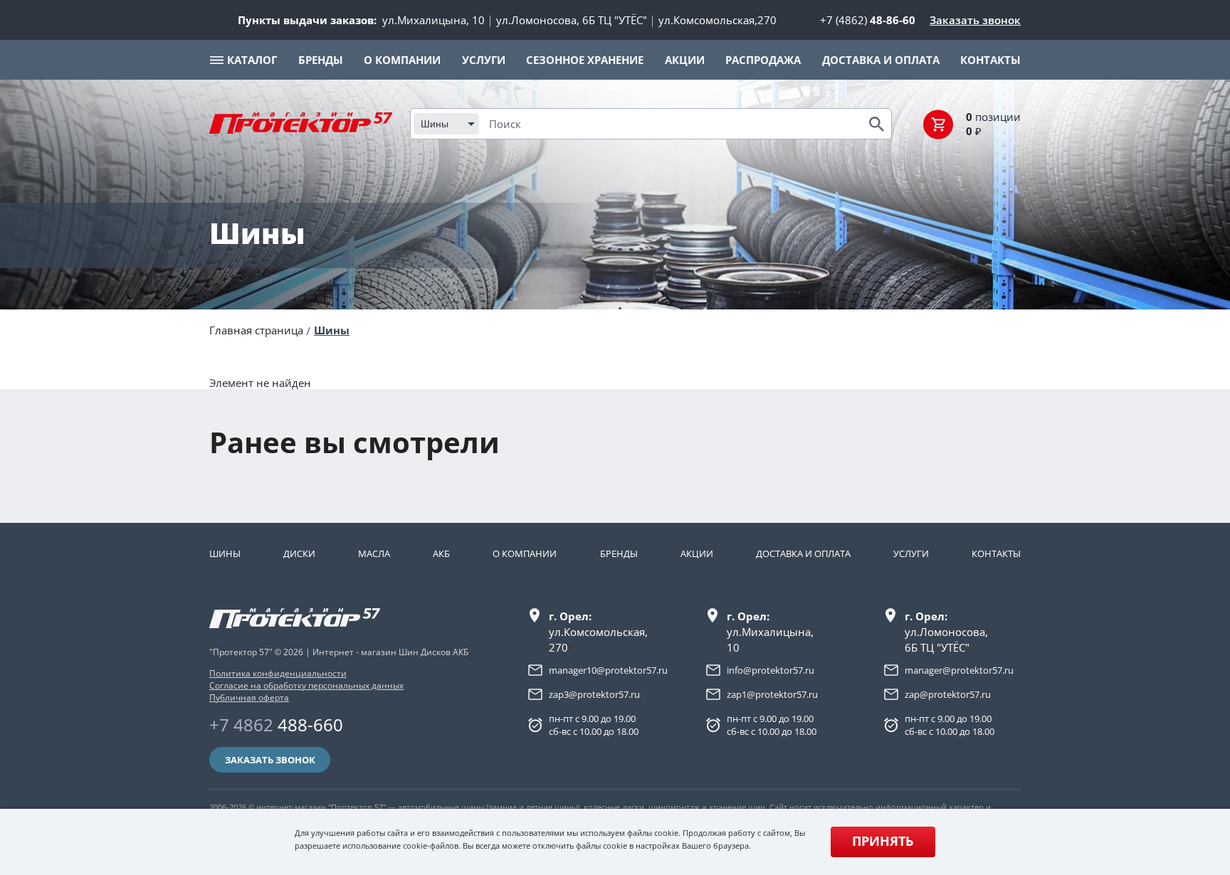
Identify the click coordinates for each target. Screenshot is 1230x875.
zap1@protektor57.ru (772, 694)
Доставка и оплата (803, 553)
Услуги (911, 553)
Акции (696, 553)
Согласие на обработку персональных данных (306, 685)
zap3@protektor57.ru (594, 694)
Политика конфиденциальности (278, 673)
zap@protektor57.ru (948, 694)
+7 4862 (276, 724)
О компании (525, 553)
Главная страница (256, 330)
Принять (882, 840)
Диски (299, 553)
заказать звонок (270, 759)
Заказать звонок (975, 20)
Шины (331, 330)
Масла (374, 553)
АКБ (441, 553)
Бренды (619, 553)
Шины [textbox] (434, 124)
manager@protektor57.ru (959, 670)
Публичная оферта (249, 697)
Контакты (996, 553)
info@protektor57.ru (770, 670)
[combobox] (446, 123)
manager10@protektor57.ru (608, 670)
